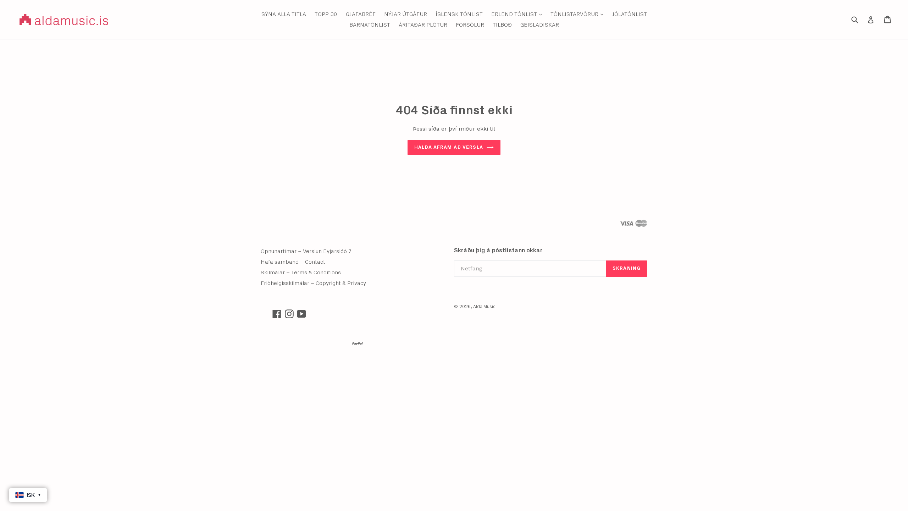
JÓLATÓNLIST (629, 14)
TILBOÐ (502, 25)
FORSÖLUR (470, 25)
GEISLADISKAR (539, 25)
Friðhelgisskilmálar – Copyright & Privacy (313, 283)
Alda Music (484, 306)
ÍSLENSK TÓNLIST (459, 14)
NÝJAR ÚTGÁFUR (405, 14)
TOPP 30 (326, 14)
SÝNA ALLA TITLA (283, 14)
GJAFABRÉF (361, 14)
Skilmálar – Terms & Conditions (301, 272)
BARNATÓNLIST (369, 25)
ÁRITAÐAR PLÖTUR (423, 25)
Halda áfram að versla (448, 147)
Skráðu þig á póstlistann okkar (498, 250)
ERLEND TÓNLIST (518, 14)
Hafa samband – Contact (293, 262)
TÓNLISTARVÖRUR (578, 14)
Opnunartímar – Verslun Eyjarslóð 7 (306, 251)
